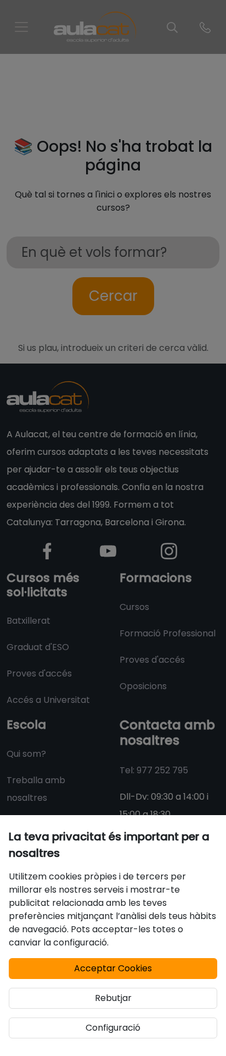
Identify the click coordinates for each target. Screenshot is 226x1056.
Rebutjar (113, 998)
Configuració (113, 1027)
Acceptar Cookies (113, 968)
